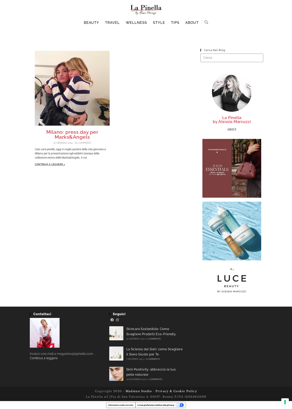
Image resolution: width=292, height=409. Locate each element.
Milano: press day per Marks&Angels (72, 134)
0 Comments (154, 339)
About (231, 129)
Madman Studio (138, 391)
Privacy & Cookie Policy (176, 391)
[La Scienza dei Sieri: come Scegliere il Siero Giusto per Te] (116, 353)
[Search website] (206, 22)
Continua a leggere (44, 358)
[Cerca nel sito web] (231, 58)
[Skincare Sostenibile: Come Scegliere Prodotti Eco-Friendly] (116, 333)
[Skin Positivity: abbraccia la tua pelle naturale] (116, 374)
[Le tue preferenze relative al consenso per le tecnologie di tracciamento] (285, 402)
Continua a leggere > (50, 164)
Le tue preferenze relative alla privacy (155, 405)
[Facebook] (112, 320)
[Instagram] (117, 320)
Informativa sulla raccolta (120, 405)
